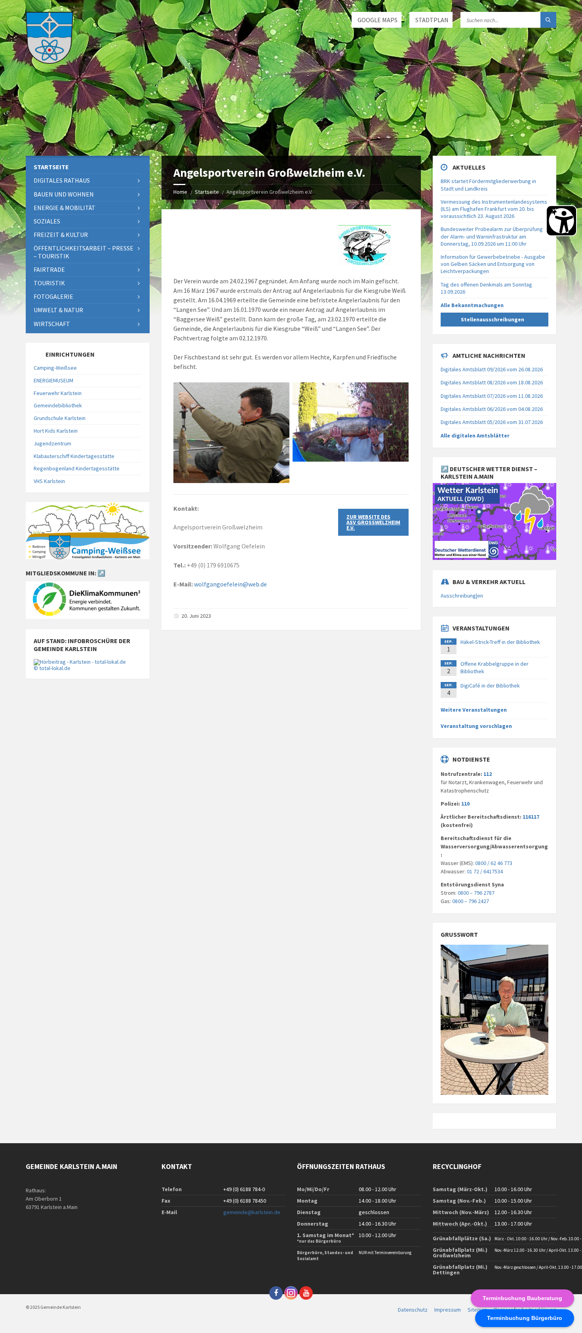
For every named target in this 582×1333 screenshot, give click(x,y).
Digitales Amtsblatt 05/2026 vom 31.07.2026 (492, 422)
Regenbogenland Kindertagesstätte (77, 468)
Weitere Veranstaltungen (474, 709)
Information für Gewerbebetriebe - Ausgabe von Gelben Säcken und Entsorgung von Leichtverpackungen (493, 264)
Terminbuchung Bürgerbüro (524, 1318)
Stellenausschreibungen (492, 319)
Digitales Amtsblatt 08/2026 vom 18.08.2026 (492, 382)
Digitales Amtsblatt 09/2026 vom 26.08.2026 (492, 369)
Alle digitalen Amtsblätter (475, 435)
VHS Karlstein (49, 481)
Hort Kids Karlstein (56, 430)
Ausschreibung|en (462, 595)
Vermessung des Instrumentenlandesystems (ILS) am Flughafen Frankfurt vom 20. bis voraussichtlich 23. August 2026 (494, 209)
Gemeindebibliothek (58, 405)
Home (180, 191)
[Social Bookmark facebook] (276, 1293)
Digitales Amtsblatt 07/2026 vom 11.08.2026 (492, 395)
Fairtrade (49, 269)
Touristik (49, 283)
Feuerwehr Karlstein (58, 393)
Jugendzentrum (52, 443)
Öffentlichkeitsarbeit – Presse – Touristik (83, 252)
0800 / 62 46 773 (493, 863)
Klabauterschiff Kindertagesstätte (74, 456)
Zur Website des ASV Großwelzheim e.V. (373, 522)
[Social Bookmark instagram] (291, 1293)
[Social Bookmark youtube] (306, 1293)
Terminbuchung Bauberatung (522, 1298)
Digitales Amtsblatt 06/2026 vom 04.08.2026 (492, 409)
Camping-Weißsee (55, 367)
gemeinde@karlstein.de (251, 1212)
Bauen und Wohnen (64, 194)
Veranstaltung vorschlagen (476, 726)
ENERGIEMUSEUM (53, 380)
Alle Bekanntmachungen (472, 305)
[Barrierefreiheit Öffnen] (561, 220)
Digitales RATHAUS (62, 180)
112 (487, 773)
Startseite (207, 191)
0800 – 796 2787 (476, 892)
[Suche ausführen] (548, 20)
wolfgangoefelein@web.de (230, 584)
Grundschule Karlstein (60, 418)
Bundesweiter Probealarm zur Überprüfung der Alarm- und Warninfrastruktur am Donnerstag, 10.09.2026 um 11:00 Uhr (492, 236)
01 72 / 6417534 (485, 871)
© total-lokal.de (52, 668)
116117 (531, 816)
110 (465, 803)
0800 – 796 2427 (470, 901)
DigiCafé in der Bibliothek (490, 685)
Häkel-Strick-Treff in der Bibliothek (500, 641)
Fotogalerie (53, 296)
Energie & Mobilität (64, 208)
